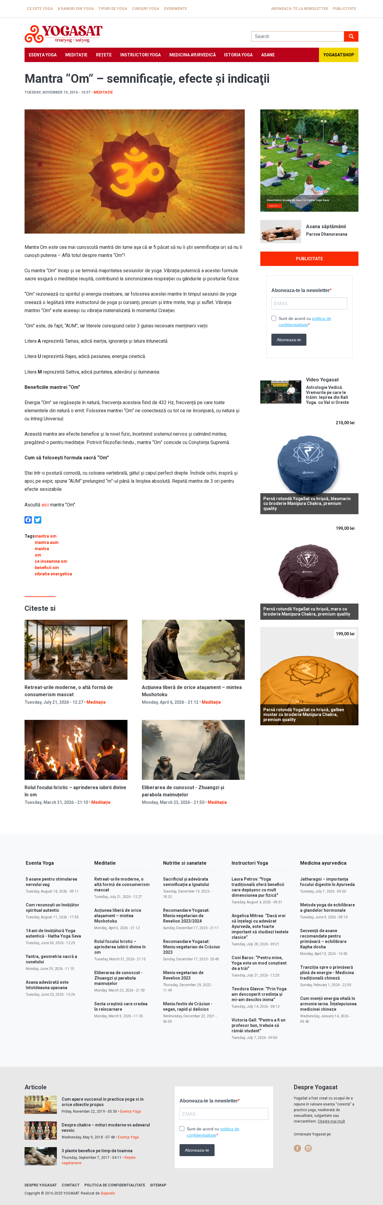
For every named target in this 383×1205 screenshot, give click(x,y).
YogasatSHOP (338, 54)
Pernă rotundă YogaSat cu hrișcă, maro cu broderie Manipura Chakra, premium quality (306, 611)
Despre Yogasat (41, 1185)
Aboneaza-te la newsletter (299, 9)
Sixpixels (108, 1193)
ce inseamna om (51, 561)
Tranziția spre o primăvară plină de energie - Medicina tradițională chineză (327, 972)
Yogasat (132, 34)
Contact (71, 1185)
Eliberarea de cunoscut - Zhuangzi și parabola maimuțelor (118, 978)
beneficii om (47, 567)
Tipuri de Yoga (112, 9)
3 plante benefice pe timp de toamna (97, 1150)
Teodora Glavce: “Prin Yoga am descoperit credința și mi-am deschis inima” (259, 994)
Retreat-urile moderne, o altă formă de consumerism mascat (122, 884)
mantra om (46, 536)
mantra (42, 548)
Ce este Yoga (40, 9)
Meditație (76, 54)
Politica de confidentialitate (114, 1185)
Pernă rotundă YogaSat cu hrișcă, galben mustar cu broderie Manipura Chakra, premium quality (303, 714)
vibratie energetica (53, 573)
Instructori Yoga (140, 54)
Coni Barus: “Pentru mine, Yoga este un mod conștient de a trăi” (259, 963)
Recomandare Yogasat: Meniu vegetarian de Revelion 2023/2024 (186, 915)
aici (44, 505)
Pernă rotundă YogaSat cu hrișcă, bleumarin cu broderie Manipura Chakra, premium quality (307, 503)
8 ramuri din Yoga (76, 9)
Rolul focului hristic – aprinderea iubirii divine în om (120, 947)
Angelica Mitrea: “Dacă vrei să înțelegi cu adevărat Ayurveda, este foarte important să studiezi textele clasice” (260, 926)
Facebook (297, 1148)
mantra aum (47, 542)
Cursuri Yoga (145, 9)
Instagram (308, 1148)
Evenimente (175, 9)
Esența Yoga (43, 54)
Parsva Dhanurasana (326, 234)
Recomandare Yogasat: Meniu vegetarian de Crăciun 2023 (191, 947)
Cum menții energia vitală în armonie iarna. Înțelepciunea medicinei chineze (328, 1004)
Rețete (104, 54)
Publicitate (344, 9)
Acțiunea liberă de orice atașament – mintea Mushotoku (117, 915)
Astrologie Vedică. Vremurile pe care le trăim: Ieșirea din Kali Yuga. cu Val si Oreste (327, 395)
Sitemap (158, 1185)
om (38, 555)
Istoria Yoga (238, 54)
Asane (268, 54)
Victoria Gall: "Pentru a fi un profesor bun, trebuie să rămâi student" (258, 1025)
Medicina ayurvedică (192, 54)
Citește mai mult (331, 1121)
